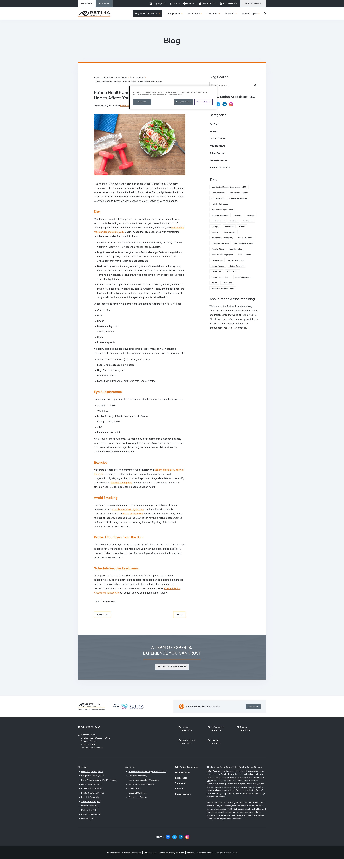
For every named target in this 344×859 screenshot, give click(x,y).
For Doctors (104, 3)
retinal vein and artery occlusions (233, 812)
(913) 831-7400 (209, 3)
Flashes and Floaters (138, 797)
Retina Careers (217, 153)
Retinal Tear (216, 271)
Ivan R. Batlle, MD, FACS (91, 784)
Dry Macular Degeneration (222, 209)
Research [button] (230, 13)
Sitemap (190, 852)
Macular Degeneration (243, 243)
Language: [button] (159, 3)
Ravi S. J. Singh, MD (90, 797)
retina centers (254, 774)
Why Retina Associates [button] (146, 13)
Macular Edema (218, 249)
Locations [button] (191, 3)
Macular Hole (134, 788)
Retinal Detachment (236, 260)
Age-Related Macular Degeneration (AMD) (229, 187)
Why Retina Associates (186, 767)
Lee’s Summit (220, 777)
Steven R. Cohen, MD (90, 801)
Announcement (218, 193)
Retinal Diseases (218, 160)
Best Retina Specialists (239, 193)
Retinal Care (181, 778)
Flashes (242, 226)
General (213, 131)
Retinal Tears (232, 271)
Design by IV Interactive (226, 852)
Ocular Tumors (217, 138)
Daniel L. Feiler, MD (89, 806)
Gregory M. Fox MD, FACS (92, 776)
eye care (250, 215)
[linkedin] (224, 104)
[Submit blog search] (255, 85)
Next (179, 614)
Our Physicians (182, 772)
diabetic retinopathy (121, 482)
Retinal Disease (218, 266)
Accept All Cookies (183, 102)
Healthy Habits (109, 601)
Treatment (180, 783)
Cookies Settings (203, 102)
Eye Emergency (218, 221)
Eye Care (214, 124)
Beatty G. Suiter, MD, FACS (92, 793)
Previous (102, 614)
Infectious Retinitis (245, 238)
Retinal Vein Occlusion (221, 277)
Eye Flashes (248, 221)
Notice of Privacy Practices (172, 852)
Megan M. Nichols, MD (91, 814)
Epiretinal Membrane (220, 215)
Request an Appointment (172, 666)
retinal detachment (132, 513)
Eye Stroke (229, 226)
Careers (176, 3)
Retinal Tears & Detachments (141, 784)
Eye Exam (233, 221)
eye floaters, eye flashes (253, 815)
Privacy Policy (150, 852)
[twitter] (218, 104)
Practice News (217, 146)
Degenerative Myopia (238, 198)
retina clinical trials (250, 793)
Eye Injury (215, 226)
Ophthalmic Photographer (222, 255)
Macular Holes (236, 249)
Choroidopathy (218, 198)
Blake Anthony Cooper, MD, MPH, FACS (98, 780)
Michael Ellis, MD (88, 810)
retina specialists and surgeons (232, 784)
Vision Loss (227, 283)
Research (180, 788)
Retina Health (217, 260)
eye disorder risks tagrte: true (128, 509)
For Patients (86, 3)
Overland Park (241, 777)
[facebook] (168, 837)
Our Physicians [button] (172, 13)
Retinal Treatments (219, 167)
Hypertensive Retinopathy (222, 238)
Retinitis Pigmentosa (243, 277)
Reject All (142, 102)
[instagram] (231, 104)
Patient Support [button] (249, 13)
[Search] (265, 13)
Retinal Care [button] (194, 13)
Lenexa (210, 777)
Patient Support (183, 794)
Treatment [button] (212, 13)
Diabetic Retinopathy (220, 204)
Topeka (230, 777)
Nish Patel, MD (87, 818)
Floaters (215, 232)
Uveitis (214, 283)
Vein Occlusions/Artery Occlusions (144, 780)
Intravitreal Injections (220, 243)
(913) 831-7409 (230, 3)
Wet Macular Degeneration (223, 288)
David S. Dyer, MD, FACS (92, 771)
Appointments (253, 3)
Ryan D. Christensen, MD (92, 788)
